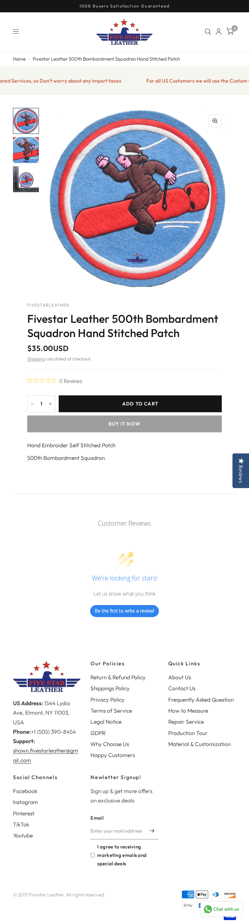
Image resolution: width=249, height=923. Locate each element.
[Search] (208, 31)
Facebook (25, 791)
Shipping (36, 359)
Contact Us (182, 688)
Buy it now (124, 424)
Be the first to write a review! (124, 611)
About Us (179, 677)
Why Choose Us (109, 744)
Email (96, 818)
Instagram (25, 802)
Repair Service (186, 721)
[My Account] (218, 31)
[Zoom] (214, 120)
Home (19, 59)
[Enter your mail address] (152, 831)
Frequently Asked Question (201, 699)
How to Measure (188, 710)
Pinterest (23, 813)
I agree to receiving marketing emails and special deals (122, 855)
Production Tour (188, 733)
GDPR (98, 733)
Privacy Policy (107, 699)
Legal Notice (106, 721)
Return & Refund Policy (118, 677)
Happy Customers (112, 755)
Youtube (23, 835)
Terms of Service (111, 710)
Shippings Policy (110, 688)
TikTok (21, 824)
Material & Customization (199, 744)
